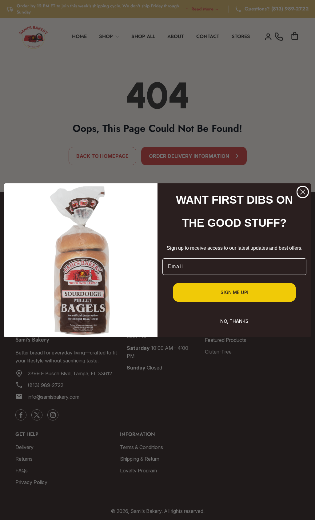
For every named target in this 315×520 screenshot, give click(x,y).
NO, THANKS (234, 321)
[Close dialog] (302, 191)
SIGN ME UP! (234, 292)
